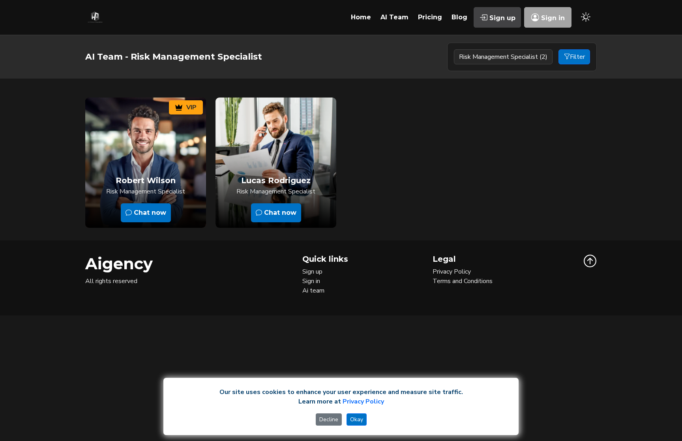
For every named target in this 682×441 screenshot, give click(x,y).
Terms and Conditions (463, 281)
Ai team (313, 290)
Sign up (501, 18)
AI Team (394, 17)
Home (361, 17)
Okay (356, 419)
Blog (459, 17)
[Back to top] (590, 261)
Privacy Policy (452, 271)
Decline (328, 419)
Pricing (430, 17)
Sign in (552, 18)
